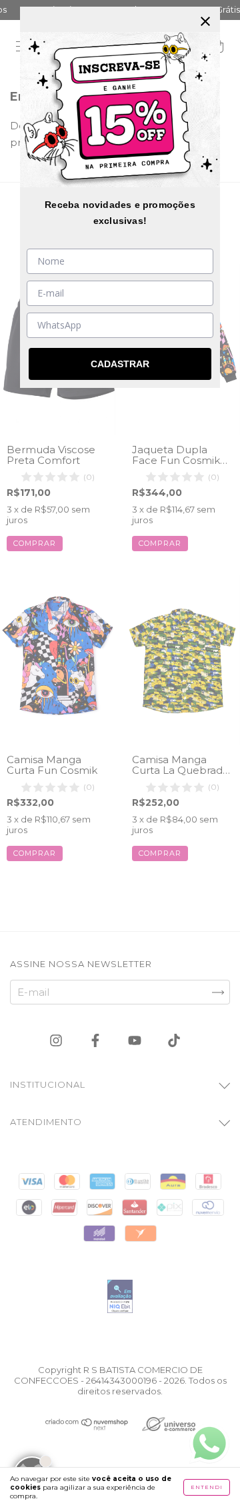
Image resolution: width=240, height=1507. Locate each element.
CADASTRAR (120, 364)
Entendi (207, 1487)
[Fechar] (205, 21)
